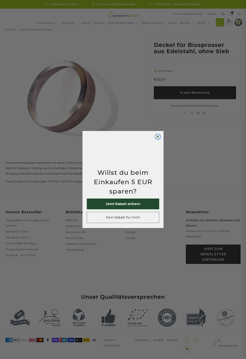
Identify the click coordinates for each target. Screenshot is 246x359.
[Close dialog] (158, 137)
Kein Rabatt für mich (123, 217)
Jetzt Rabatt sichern (123, 204)
